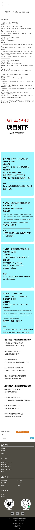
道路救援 (20, 480)
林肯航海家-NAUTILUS (6, 462)
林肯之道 (3, 450)
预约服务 (3, 494)
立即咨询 (20, 431)
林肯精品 (3, 485)
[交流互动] (22, 513)
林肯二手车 (3, 483)
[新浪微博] (12, 513)
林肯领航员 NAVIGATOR (6, 469)
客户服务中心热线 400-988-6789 (17, 518)
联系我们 (3, 496)
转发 (27, 431)
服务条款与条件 (17, 526)
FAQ (19, 485)
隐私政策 (17, 525)
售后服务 (20, 483)
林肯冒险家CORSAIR (6, 467)
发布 (32, 438)
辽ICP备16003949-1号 (17, 523)
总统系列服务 (4, 480)
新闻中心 (3, 453)
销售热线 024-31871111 (17, 520)
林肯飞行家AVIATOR (6, 464)
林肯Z (2, 471)
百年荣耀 (3, 448)
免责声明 (17, 528)
